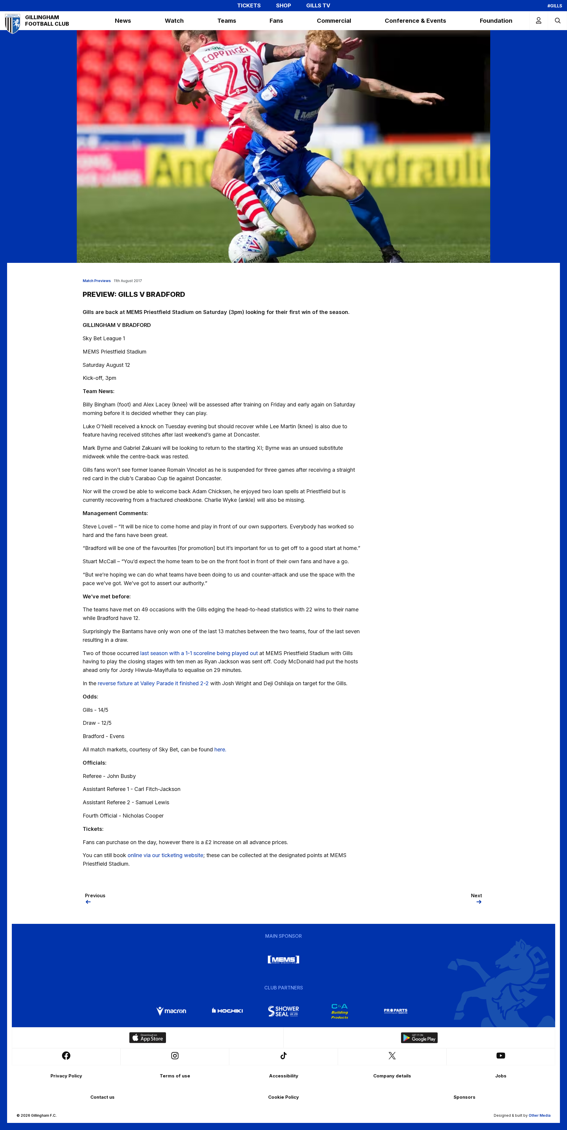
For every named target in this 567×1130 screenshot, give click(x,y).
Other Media (539, 1115)
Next (476, 895)
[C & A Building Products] (339, 1011)
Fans (276, 20)
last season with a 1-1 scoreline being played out (199, 653)
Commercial (334, 20)
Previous (95, 895)
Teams (226, 20)
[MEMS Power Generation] (283, 959)
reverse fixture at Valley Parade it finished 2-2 (153, 683)
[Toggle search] (557, 20)
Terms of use (175, 1076)
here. (220, 749)
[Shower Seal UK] (283, 1011)
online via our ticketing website (165, 855)
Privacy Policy (66, 1076)
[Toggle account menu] (538, 20)
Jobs (500, 1076)
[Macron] (171, 1011)
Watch (174, 20)
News (123, 20)
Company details (392, 1076)
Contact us (102, 1097)
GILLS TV (318, 5)
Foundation (496, 20)
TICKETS (249, 5)
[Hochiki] (227, 1011)
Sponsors (464, 1097)
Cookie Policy (283, 1097)
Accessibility (283, 1076)
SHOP (283, 5)
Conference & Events (415, 20)
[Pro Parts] (395, 1011)
